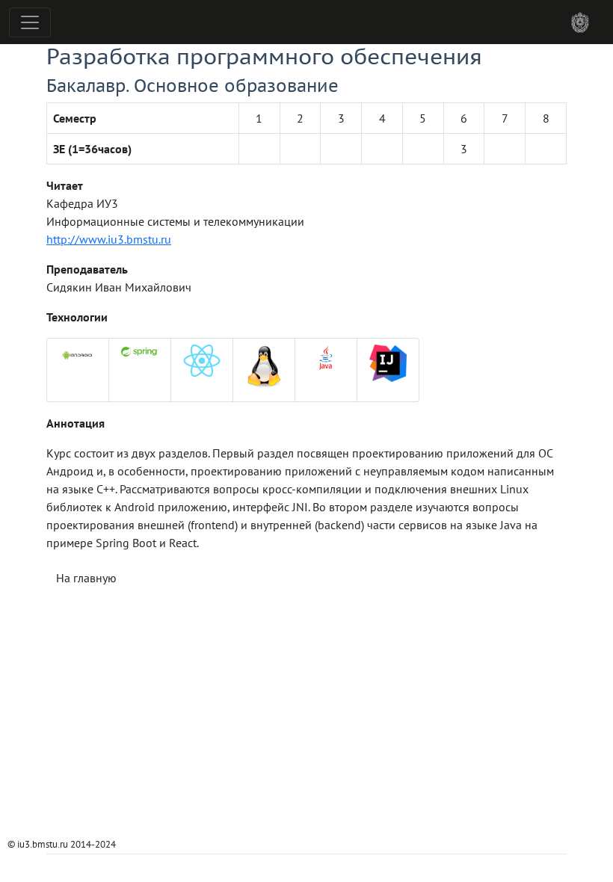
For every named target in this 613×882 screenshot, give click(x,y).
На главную (86, 577)
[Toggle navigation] (30, 22)
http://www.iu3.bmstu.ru (108, 239)
